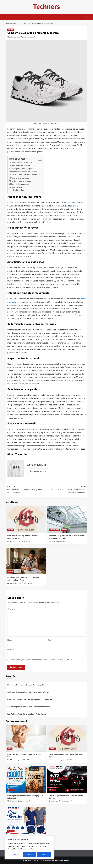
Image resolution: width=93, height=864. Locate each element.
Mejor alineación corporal (20, 165)
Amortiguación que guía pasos (22, 168)
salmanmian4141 (14, 37)
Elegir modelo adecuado (19, 184)
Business (10, 790)
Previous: (25, 489)
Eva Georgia (54, 542)
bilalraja (11, 760)
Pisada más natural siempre (21, 162)
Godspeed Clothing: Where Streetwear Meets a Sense (23, 537)
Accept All (44, 854)
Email (50, 640)
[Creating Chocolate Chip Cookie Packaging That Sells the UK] (26, 779)
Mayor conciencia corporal (20, 178)
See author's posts (38, 471)
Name (10, 640)
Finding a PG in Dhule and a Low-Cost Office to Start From (23, 578)
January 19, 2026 (27, 37)
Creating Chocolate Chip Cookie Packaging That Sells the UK (30, 699)
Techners (46, 7)
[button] (8, 16)
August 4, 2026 (28, 583)
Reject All (29, 854)
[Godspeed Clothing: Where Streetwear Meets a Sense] (26, 519)
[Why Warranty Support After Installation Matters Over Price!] (67, 519)
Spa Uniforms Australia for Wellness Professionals (26, 714)
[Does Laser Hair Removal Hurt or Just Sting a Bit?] (26, 738)
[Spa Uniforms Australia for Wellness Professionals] (26, 820)
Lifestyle (10, 30)
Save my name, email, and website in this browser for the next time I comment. (41, 660)
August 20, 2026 (22, 542)
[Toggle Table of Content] (38, 159)
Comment (11, 609)
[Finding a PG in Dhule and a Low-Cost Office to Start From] (26, 561)
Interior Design (54, 530)
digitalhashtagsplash (15, 583)
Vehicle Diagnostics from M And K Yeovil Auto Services (28, 707)
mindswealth (13, 801)
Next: (68, 489)
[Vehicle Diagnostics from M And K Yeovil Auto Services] (67, 779)
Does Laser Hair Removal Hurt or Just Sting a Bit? (26, 685)
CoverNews (53, 860)
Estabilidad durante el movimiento (23, 171)
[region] (29, 847)
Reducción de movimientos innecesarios (25, 175)
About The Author (17, 187)
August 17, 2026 (64, 542)
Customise (14, 854)
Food (9, 749)
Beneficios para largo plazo (20, 181)
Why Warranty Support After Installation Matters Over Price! (66, 537)
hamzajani (12, 542)
